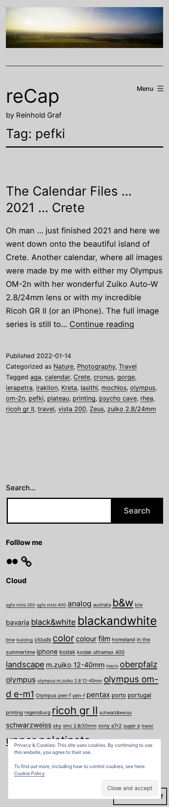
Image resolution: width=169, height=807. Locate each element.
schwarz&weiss (115, 712)
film (104, 638)
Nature (63, 366)
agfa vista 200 (20, 605)
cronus (104, 377)
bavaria (17, 622)
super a (131, 726)
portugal (139, 695)
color (63, 638)
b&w (122, 602)
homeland (123, 640)
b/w (139, 605)
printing (84, 398)
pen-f (79, 695)
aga (35, 377)
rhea (146, 398)
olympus (142, 387)
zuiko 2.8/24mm (131, 409)
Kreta (69, 387)
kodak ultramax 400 (101, 652)
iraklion (47, 387)
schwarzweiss (28, 725)
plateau (58, 398)
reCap (32, 95)
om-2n (15, 398)
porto (119, 695)
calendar (57, 377)
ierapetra (19, 387)
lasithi (89, 387)
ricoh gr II (20, 409)
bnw (10, 640)
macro (112, 665)
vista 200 (72, 409)
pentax (98, 694)
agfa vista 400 (51, 605)
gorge (126, 377)
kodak (67, 651)
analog (80, 603)
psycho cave (118, 398)
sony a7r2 (110, 726)
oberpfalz (138, 664)
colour (86, 639)
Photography (96, 366)
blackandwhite (117, 621)
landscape (25, 664)
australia (102, 605)
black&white (53, 622)
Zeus (97, 409)
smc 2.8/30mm (80, 726)
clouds (43, 639)
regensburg (37, 712)
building (25, 640)
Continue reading (102, 324)
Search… (21, 488)
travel (46, 409)
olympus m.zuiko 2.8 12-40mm (69, 680)
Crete (81, 377)
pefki (36, 398)
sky (57, 726)
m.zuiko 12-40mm (75, 665)
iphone (47, 652)
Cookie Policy (29, 773)
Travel (128, 366)
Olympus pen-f (53, 695)
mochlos (114, 387)
